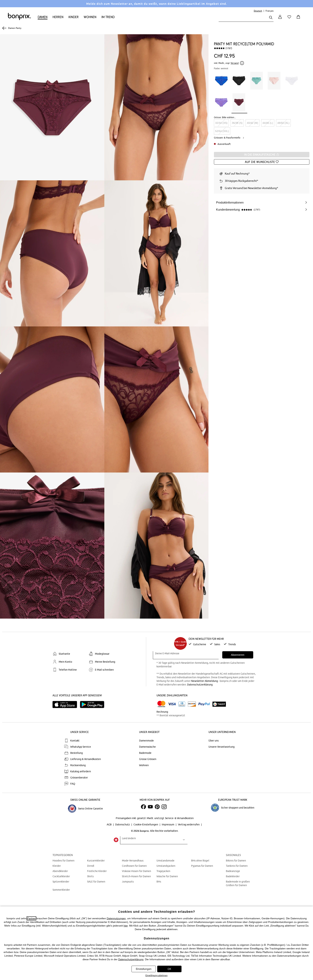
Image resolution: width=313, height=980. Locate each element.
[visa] (172, 704)
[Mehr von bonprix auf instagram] (164, 806)
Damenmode (146, 740)
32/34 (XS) (221, 122)
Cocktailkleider (61, 876)
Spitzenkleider (61, 881)
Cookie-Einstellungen (146, 824)
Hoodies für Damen (63, 860)
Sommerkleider (61, 889)
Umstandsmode (165, 860)
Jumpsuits (128, 881)
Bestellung (76, 752)
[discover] (192, 704)
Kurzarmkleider (96, 860)
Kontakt (75, 740)
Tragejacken (163, 871)
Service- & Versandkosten (179, 818)
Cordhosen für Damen (134, 865)
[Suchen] (271, 17)
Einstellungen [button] (143, 968)
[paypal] (204, 704)
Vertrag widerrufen (189, 824)
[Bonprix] (19, 19)
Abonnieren (237, 654)
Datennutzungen (116, 918)
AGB (109, 824)
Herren (58, 17)
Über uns (213, 740)
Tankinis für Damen (237, 865)
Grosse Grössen (147, 759)
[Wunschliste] (290, 19)
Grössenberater (79, 777)
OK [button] (169, 968)
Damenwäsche (147, 746)
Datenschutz (122, 824)
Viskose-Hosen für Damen (136, 871)
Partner (31, 918)
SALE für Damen (96, 881)
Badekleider (233, 876)
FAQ (72, 783)
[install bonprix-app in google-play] (93, 704)
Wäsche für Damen (167, 876)
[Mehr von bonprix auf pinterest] (157, 806)
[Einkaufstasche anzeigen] (299, 19)
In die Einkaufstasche (260, 154)
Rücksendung (78, 765)
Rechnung (162, 711)
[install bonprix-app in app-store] (66, 704)
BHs (158, 881)
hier (126, 925)
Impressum (168, 824)
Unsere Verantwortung (221, 746)
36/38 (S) (237, 122)
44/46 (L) (267, 122)
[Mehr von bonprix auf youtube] (150, 806)
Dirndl (90, 865)
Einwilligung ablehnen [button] (156, 975)
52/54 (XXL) (222, 131)
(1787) (229, 48)
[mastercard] (161, 704)
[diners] (182, 704)
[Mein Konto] (280, 19)
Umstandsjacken (165, 865)
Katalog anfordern (80, 771)
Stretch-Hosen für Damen (136, 876)
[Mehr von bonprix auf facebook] (143, 806)
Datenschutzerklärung (200, 684)
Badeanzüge (233, 871)
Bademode (145, 752)
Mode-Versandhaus (132, 860)
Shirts (90, 876)
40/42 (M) (252, 122)
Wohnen (90, 17)
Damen (42, 17)
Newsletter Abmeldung (204, 680)
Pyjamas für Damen (202, 865)
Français (270, 10)
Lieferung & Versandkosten (85, 759)
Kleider (57, 865)
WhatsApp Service (80, 746)
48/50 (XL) (283, 122)
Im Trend (108, 17)
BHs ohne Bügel (200, 860)
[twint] (219, 704)
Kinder (73, 17)
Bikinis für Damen (236, 860)
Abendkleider (60, 871)
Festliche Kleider (97, 871)
